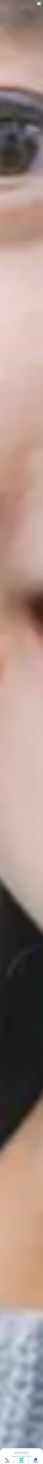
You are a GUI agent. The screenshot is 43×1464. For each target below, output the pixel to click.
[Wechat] (21, 1459)
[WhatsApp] (36, 1459)
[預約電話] (7, 1459)
